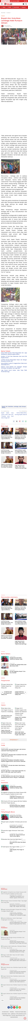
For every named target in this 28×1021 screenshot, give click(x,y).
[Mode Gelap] (23, 4)
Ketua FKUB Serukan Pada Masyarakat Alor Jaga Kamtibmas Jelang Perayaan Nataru (14, 353)
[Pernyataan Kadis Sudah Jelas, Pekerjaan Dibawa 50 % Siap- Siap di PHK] (14, 947)
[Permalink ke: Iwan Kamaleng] (2, 26)
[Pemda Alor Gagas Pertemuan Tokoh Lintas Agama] (14, 831)
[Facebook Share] (14, 421)
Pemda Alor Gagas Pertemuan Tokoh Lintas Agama (17, 835)
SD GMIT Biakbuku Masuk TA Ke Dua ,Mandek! (17, 672)
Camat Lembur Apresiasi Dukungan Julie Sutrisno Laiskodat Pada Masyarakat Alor (13, 750)
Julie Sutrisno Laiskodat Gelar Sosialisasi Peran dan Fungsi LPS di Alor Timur (14, 755)
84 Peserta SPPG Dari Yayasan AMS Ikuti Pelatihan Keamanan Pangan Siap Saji (17, 806)
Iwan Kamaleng (7, 25)
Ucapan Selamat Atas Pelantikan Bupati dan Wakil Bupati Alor (18, 972)
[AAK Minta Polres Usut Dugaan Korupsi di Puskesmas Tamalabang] (7, 710)
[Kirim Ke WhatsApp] (26, 421)
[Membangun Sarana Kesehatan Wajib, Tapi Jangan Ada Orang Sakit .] (14, 901)
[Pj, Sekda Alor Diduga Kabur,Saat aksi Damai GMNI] (5, 665)
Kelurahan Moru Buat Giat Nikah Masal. (18, 843)
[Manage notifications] (25, 1018)
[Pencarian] (26, 4)
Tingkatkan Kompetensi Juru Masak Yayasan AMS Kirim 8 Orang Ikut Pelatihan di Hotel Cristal (17, 797)
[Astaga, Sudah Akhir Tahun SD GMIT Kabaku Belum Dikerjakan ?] (14, 955)
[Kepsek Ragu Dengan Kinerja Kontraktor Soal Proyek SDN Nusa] (14, 938)
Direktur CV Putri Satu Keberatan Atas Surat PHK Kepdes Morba (14, 357)
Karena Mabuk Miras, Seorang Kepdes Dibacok (21, 412)
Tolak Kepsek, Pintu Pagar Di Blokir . (17, 850)
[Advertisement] (14, 61)
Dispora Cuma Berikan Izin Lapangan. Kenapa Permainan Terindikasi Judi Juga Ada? (14, 367)
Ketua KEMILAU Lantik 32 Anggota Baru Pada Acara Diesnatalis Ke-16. (14, 364)
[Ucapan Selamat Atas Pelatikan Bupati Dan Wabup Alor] (7, 687)
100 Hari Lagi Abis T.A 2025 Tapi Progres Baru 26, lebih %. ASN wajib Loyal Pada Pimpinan (13, 771)
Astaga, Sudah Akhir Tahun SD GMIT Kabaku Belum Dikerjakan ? (18, 959)
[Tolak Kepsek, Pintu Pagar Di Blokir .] (10, 847)
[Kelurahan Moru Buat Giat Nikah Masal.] (11, 839)
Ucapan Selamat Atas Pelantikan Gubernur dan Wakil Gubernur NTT (18, 981)
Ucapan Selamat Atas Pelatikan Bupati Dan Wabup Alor (6, 693)
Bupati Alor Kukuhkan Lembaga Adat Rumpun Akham (14, 407)
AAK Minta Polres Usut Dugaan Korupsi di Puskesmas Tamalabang (6, 717)
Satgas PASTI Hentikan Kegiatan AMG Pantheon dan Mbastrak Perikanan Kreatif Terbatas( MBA (20, 719)
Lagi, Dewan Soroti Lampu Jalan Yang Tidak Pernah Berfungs (14, 371)
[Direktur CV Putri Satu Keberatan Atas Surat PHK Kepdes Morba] (21, 431)
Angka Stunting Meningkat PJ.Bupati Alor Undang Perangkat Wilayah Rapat (18, 914)
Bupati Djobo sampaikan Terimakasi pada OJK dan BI (17, 826)
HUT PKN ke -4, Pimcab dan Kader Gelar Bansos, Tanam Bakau (13, 766)
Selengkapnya (13, 739)
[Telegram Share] (23, 421)
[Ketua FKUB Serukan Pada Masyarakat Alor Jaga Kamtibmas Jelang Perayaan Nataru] (7, 431)
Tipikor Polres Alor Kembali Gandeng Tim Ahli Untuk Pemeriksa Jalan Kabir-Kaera (6, 732)
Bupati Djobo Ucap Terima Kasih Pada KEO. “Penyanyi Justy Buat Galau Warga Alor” (7, 414)
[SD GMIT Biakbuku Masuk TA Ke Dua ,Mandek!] (5, 672)
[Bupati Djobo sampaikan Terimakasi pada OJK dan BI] (14, 822)
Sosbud (3, 15)
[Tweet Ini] (17, 421)
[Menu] (2, 4)
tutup (2, 1000)
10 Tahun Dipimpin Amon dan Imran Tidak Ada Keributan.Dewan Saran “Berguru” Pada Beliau (12, 776)
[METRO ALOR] (8, 4)
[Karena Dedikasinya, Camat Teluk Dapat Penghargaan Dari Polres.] (14, 919)
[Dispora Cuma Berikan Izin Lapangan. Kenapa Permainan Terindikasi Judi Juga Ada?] (7, 459)
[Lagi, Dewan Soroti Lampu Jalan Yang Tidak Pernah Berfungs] (21, 460)
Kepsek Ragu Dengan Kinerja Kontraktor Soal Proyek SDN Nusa (18, 942)
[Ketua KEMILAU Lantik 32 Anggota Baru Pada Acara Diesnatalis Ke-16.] (21, 445)
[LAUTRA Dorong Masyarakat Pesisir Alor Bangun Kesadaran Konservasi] (7, 445)
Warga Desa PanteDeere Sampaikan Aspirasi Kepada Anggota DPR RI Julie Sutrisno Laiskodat (13, 760)
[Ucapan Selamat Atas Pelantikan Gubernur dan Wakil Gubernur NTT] (14, 977)
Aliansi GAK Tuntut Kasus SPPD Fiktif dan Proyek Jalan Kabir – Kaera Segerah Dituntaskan (20, 733)
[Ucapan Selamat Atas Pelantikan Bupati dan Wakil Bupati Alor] (14, 968)
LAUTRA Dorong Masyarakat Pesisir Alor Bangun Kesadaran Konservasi (14, 360)
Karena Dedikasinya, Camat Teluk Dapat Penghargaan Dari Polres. (18, 923)
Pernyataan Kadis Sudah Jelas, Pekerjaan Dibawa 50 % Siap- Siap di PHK (17, 951)
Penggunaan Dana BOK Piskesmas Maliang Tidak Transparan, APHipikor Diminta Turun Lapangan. (17, 658)
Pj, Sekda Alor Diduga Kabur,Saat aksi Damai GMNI (18, 665)
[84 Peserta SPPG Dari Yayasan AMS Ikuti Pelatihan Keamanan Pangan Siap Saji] (14, 802)
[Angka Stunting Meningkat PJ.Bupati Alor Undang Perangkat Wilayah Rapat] (14, 910)
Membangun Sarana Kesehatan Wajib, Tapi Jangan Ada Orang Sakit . (17, 905)
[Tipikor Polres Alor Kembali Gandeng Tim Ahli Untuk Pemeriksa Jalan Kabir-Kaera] (7, 725)
